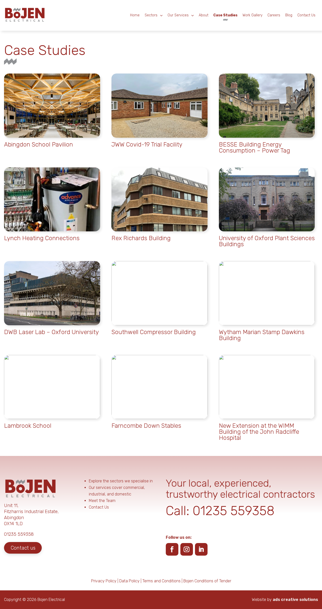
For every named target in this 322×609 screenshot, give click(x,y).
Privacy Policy (103, 581)
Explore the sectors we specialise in (121, 481)
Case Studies (225, 15)
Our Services (178, 15)
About (203, 15)
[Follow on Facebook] (172, 549)
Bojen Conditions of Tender (207, 581)
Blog (288, 15)
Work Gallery (252, 15)
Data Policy (129, 581)
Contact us (23, 548)
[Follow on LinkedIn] (201, 549)
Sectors (151, 15)
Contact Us (306, 15)
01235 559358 (233, 510)
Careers (273, 15)
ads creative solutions (295, 599)
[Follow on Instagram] (186, 549)
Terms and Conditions (161, 581)
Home (135, 15)
